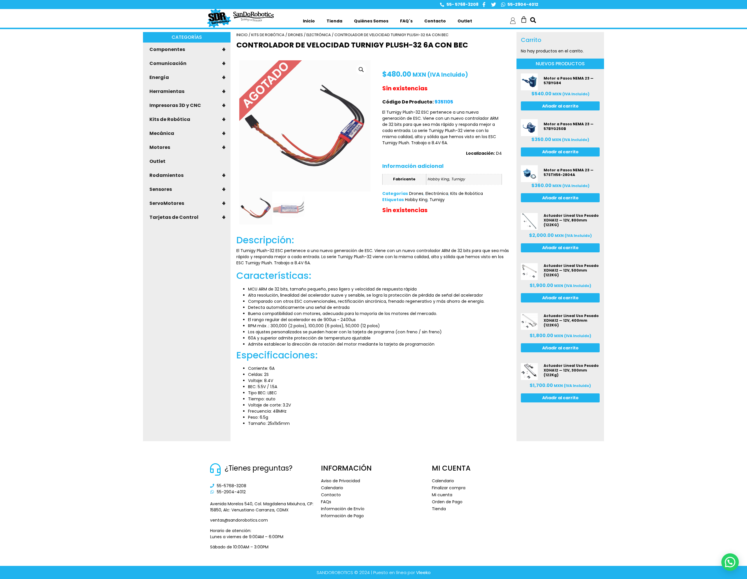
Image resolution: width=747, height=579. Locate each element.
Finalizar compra (448, 488)
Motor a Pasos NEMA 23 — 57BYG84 (569, 80)
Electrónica (318, 35)
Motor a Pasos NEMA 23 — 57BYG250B (569, 126)
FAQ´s (406, 21)
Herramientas (187, 91)
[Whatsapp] (503, 4)
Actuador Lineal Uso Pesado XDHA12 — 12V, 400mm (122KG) (571, 320)
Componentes (187, 49)
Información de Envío (342, 509)
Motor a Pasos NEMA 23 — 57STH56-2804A (569, 172)
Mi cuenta (442, 495)
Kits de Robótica (187, 119)
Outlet (465, 21)
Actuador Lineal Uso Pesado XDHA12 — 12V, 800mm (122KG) (571, 220)
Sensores (187, 189)
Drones (295, 35)
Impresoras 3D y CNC (187, 105)
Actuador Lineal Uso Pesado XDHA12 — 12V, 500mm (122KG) (571, 270)
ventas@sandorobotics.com (239, 520)
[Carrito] (524, 19)
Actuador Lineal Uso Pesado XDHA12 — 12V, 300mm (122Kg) (571, 370)
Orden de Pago (447, 502)
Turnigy (437, 200)
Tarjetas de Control (187, 217)
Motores (187, 147)
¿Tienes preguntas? (258, 468)
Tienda (334, 21)
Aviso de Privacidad (340, 481)
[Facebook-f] (483, 4)
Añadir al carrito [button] (560, 106)
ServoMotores (187, 203)
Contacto (435, 21)
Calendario (332, 488)
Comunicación (187, 63)
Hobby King (416, 200)
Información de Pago (342, 516)
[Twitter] (493, 4)
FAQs (326, 502)
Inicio (309, 21)
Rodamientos (187, 175)
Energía (187, 77)
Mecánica (187, 133)
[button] (361, 69)
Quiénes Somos (371, 21)
